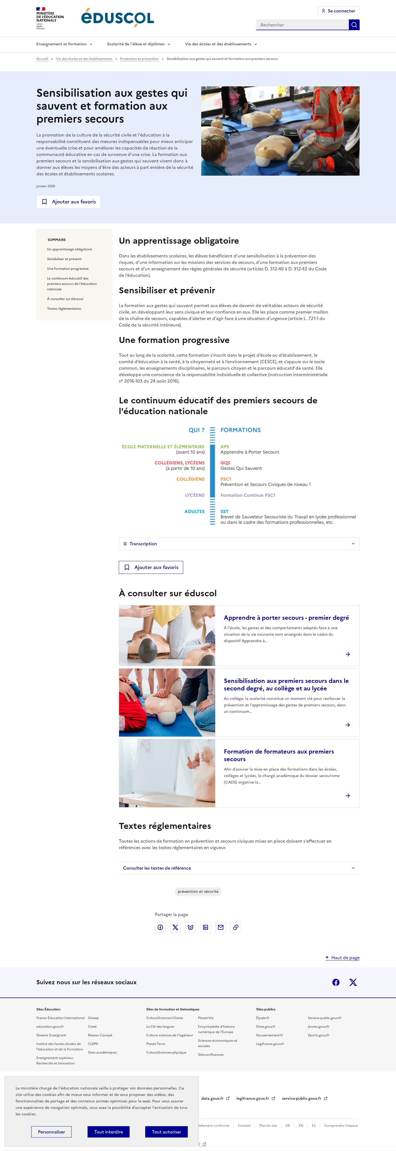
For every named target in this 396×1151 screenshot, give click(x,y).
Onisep (93, 1018)
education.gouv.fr (50, 1026)
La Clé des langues (160, 1026)
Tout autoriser (166, 1132)
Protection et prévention (139, 58)
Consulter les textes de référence (157, 868)
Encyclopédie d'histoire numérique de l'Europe (216, 1029)
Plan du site (268, 1125)
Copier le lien (235, 927)
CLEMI (93, 1043)
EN (301, 1125)
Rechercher (354, 24)
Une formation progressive (68, 268)
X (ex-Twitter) (353, 982)
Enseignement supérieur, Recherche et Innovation (55, 1060)
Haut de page (345, 957)
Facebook (335, 982)
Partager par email (220, 927)
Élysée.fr (262, 1018)
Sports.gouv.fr (319, 1035)
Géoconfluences (211, 1054)
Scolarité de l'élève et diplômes (136, 44)
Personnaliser (51, 1132)
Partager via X (175, 927)
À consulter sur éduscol (65, 299)
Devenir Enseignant (51, 1035)
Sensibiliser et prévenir (64, 259)
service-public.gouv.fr (302, 1098)
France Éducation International (60, 1018)
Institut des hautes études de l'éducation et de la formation (59, 1046)
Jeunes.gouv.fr (318, 1026)
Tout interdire (108, 1132)
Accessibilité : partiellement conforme (200, 1125)
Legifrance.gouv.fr (270, 1043)
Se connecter (341, 11)
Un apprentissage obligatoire (69, 249)
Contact (245, 1125)
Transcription (143, 543)
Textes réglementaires (64, 308)
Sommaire (57, 239)
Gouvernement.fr (269, 1035)
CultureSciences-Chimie (164, 1018)
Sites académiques (102, 1052)
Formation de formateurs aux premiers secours (279, 755)
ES (314, 1125)
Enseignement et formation (61, 44)
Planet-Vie (206, 1018)
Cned (92, 1026)
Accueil (42, 58)
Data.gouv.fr (266, 1026)
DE (288, 1125)
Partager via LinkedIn (205, 927)
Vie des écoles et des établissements (218, 44)
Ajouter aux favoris (74, 201)
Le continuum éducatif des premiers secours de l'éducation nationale (72, 284)
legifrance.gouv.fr (253, 1098)
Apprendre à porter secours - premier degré (286, 617)
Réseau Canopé (100, 1035)
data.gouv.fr (213, 1098)
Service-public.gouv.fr (325, 1018)
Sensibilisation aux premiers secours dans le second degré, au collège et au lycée (286, 684)
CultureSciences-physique (166, 1052)
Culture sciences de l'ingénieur (169, 1035)
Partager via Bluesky (190, 927)
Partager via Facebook (160, 927)
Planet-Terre (155, 1043)
